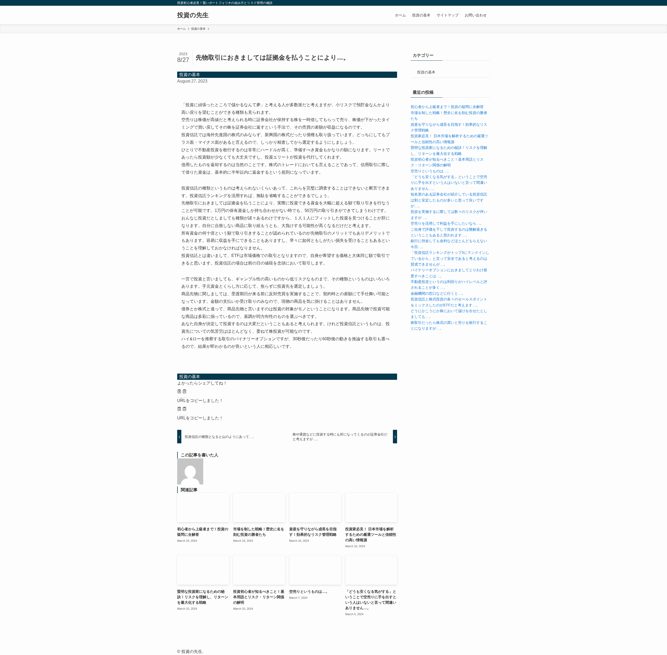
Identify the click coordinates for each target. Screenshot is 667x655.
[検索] (486, 3)
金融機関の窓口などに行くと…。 (438, 293)
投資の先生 (193, 15)
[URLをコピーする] (182, 392)
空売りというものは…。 (431, 171)
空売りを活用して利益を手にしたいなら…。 (447, 223)
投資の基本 (189, 74)
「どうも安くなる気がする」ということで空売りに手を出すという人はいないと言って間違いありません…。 (449, 183)
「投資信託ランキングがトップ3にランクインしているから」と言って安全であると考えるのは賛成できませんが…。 (450, 258)
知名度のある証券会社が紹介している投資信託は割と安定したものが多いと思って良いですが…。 (449, 200)
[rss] (479, 3)
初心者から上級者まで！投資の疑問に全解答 (447, 107)
